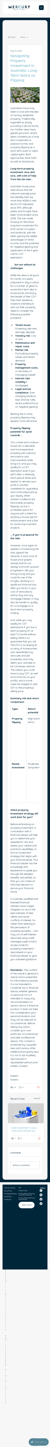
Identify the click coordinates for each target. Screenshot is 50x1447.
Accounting (8, 1191)
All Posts (11, 37)
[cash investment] (26, 1113)
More (23, 37)
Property (14, 1079)
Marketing (7, 1199)
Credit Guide (23, 1191)
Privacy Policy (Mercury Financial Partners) (27, 1194)
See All (37, 1098)
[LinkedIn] (41, 1195)
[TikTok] (41, 1203)
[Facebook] (41, 1199)
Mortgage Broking (10, 1194)
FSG (20, 1188)
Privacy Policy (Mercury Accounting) (27, 1198)
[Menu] (41, 7)
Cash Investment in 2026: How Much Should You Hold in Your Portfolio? (24, 1129)
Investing (14, 1075)
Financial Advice (9, 1188)
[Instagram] (41, 1190)
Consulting (7, 1196)
